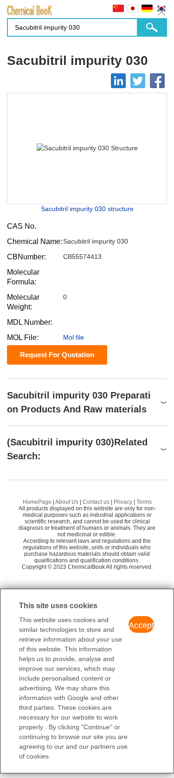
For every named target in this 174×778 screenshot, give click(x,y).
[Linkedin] (118, 80)
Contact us (96, 502)
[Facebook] (157, 80)
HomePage (37, 502)
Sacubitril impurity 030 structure (87, 208)
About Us (66, 502)
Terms (144, 502)
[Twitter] (137, 80)
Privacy (123, 502)
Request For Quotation (57, 355)
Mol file (73, 337)
